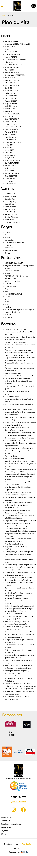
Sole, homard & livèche (13, 396)
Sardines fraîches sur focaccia (15, 611)
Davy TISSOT (9, 70)
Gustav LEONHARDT (12, 41)
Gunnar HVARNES (11, 96)
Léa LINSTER (9, 150)
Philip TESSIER (10, 109)
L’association (9, 240)
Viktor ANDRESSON (11, 52)
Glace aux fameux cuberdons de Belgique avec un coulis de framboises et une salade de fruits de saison (20, 412)
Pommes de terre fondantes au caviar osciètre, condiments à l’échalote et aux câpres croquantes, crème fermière (19, 352)
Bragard (8, 289)
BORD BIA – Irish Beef (12, 281)
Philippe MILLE (10, 93)
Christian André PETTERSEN (15, 75)
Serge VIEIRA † (10, 116)
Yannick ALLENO (10, 137)
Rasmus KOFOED (11, 111)
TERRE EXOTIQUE (11, 286)
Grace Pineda (9, 204)
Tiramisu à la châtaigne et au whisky (17, 683)
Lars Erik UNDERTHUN (13, 142)
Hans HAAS (9, 153)
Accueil (7, 237)
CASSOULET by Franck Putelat (15, 329)
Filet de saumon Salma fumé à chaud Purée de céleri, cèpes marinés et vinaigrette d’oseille (20, 476)
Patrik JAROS (9, 171)
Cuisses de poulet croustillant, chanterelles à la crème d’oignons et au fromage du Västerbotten (20, 678)
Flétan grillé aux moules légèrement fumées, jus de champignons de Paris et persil (19, 559)
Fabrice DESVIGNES (11, 83)
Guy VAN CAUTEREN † (12, 163)
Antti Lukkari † (10, 212)
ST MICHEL (9, 299)
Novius (7, 304)
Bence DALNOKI (10, 78)
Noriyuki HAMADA (11, 106)
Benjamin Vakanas (11, 214)
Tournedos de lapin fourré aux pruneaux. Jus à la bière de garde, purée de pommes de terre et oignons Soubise (20, 567)
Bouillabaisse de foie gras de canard (17, 510)
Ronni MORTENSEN (12, 72)
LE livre (7, 232)
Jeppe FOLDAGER (11, 103)
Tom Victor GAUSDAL (12, 114)
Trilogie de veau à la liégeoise (15, 342)
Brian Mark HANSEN (12, 80)
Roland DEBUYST (11, 176)
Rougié (7, 291)
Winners (4, 821)
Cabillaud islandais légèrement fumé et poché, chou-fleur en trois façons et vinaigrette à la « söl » (18, 505)
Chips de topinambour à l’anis (15, 440)
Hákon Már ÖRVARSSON (13, 127)
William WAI (9, 147)
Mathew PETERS (11, 57)
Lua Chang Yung (10, 201)
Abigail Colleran (10, 196)
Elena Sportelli (10, 199)
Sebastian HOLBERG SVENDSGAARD (17, 44)
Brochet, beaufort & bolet (14, 373)
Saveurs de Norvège (12, 271)
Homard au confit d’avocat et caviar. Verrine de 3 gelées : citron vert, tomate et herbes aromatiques (20, 533)
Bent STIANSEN (10, 134)
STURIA (7, 273)
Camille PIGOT (10, 194)
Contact (7, 253)
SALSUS (7, 268)
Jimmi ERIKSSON (11, 49)
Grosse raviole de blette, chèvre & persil (19, 376)
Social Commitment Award (14, 242)
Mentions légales (11, 250)
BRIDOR (8, 302)
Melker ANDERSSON (12, 168)
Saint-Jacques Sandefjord (14, 544)
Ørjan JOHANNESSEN (12, 54)
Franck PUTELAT (11, 121)
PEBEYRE (8, 315)
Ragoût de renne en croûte (14, 458)
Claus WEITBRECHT (12, 119)
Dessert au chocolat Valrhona (15, 513)
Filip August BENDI (11, 62)
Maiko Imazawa (10, 207)
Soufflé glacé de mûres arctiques (16, 598)
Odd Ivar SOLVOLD (11, 178)
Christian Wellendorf (12, 217)
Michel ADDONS (10, 155)
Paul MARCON (10, 46)
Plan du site (9, 248)
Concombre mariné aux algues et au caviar (20, 438)
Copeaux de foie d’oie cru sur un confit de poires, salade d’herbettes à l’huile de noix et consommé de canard (20, 634)
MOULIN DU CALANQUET (14, 263)
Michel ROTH (9, 145)
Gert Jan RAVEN (10, 140)
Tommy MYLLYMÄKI (12, 98)
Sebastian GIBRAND (12, 67)
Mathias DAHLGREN (12, 173)
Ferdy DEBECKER (11, 184)
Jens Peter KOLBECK (12, 160)
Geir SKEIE (8, 88)
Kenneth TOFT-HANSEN (13, 65)
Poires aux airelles (11, 456)
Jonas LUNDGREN (11, 90)
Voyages (8, 245)
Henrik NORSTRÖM (11, 129)
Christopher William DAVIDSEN (15, 59)
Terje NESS (9, 181)
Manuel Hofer (9, 219)
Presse (7, 235)
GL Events (8, 317)
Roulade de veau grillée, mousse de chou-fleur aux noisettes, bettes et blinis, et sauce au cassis (20, 463)
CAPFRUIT (8, 284)
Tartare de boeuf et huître (14, 614)
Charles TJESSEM (11, 124)
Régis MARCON (10, 165)
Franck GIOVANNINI (12, 85)
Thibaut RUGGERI (11, 101)
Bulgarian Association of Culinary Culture (19, 265)
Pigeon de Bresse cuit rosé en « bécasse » (19, 448)
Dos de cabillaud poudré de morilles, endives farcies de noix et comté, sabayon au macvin (19, 381)
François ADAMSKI (11, 132)
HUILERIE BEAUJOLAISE (13, 294)
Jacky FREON (9, 158)
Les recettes (6, 827)
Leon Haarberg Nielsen (13, 222)
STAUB (7, 296)
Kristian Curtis (10, 209)
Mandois (8, 307)
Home (3, 15)
